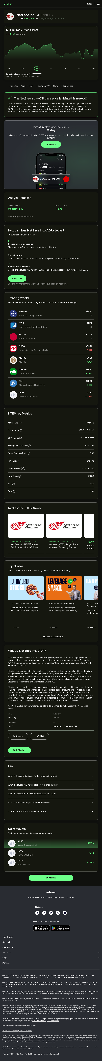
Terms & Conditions (25, 1031)
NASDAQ (39, 736)
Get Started (19, 750)
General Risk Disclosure (10, 1031)
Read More (15, 627)
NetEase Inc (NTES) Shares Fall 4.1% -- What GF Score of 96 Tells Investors (26, 546)
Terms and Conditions (39, 1021)
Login (89, 3)
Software (18, 736)
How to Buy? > (43, 86)
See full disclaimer (53, 1021)
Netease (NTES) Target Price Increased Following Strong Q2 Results (64, 546)
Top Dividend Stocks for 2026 (24, 604)
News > (56, 86)
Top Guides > (69, 86)
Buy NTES (51, 144)
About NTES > (27, 86)
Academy (63, 284)
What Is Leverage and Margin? (62, 604)
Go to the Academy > (53, 636)
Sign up (8, 74)
